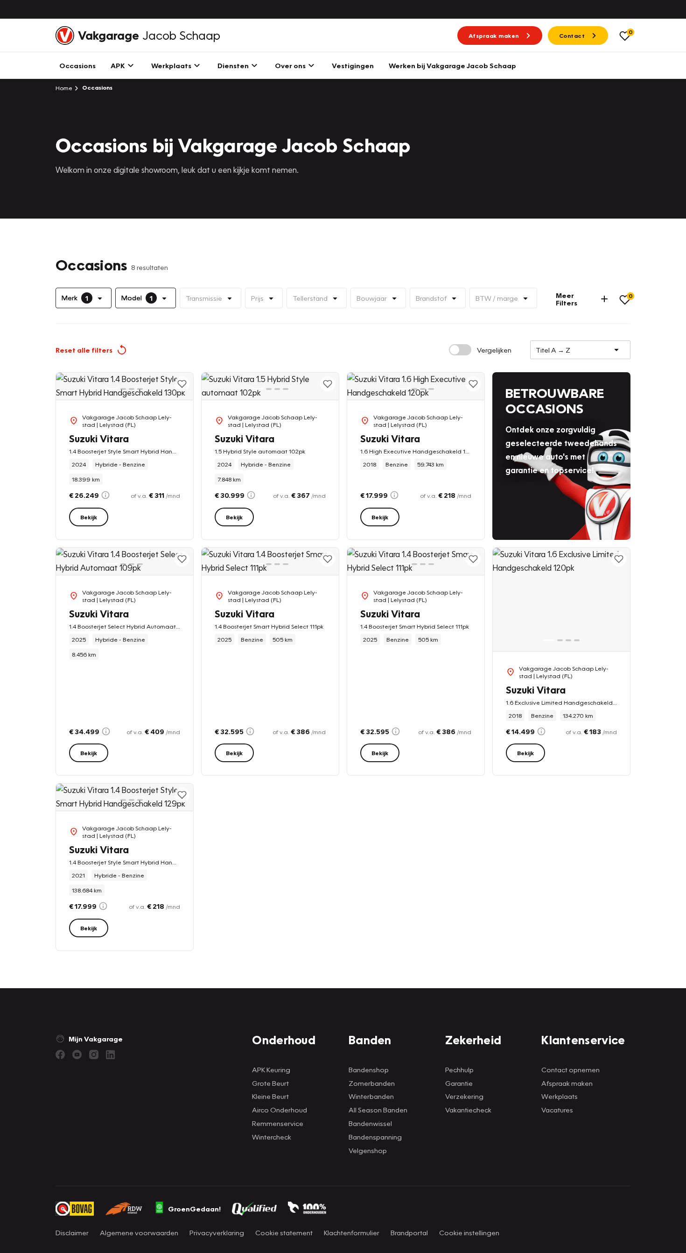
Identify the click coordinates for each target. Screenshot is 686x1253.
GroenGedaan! (194, 1208)
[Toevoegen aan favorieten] (182, 383)
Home (64, 88)
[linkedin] (110, 1054)
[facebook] (60, 1054)
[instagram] (93, 1054)
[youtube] (77, 1054)
